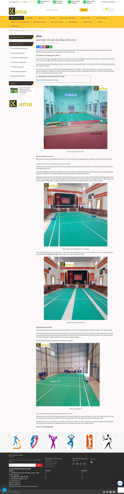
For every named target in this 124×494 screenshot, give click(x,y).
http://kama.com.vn (15, 480)
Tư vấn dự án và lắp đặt (19, 62)
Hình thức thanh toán (50, 465)
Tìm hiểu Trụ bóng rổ (18, 67)
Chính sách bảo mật (50, 466)
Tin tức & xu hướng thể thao (20, 58)
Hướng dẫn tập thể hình (18, 76)
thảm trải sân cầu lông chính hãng (62, 416)
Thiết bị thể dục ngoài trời (20, 30)
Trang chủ (11, 30)
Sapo (18, 491)
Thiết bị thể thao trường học (20, 48)
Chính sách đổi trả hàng (51, 461)
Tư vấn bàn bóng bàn (18, 53)
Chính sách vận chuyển (51, 463)
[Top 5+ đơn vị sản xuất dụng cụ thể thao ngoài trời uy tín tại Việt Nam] (14, 89)
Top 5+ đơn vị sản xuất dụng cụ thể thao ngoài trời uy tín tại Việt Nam (25, 90)
